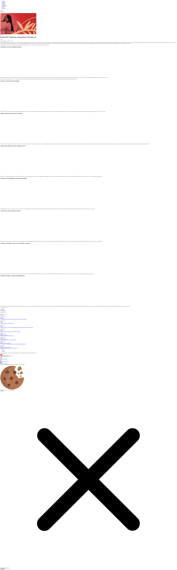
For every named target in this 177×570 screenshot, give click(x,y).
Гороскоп (1, 322)
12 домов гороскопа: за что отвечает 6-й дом (7, 323)
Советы (3, 350)
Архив (3, 351)
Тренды (3, 3)
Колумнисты (4, 5)
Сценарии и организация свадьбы (5, 347)
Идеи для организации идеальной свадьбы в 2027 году (9, 348)
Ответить (1, 314)
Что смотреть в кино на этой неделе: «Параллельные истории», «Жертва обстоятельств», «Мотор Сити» (16, 327)
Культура (1, 326)
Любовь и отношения (3, 334)
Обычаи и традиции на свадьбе (5, 343)
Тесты (3, 7)
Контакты (3, 8)
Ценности (3, 2)
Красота (3, 4)
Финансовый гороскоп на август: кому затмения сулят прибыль (10, 331)
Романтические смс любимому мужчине (6, 335)
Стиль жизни (2, 318)
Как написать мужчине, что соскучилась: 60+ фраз (8, 339)
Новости (3, 1)
